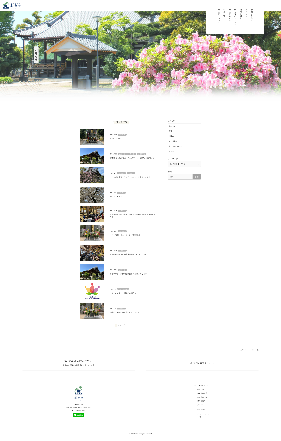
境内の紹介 (240, 14)
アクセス (246, 13)
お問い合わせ (251, 15)
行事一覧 (224, 13)
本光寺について (218, 16)
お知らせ (172, 126)
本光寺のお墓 (229, 15)
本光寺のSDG (235, 17)
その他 (171, 151)
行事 (170, 131)
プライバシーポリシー (203, 414)
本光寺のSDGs (202, 397)
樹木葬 (171, 136)
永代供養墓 (173, 141)
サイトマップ (201, 417)
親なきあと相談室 (175, 146)
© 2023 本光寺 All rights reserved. (140, 434)
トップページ (243, 350)
